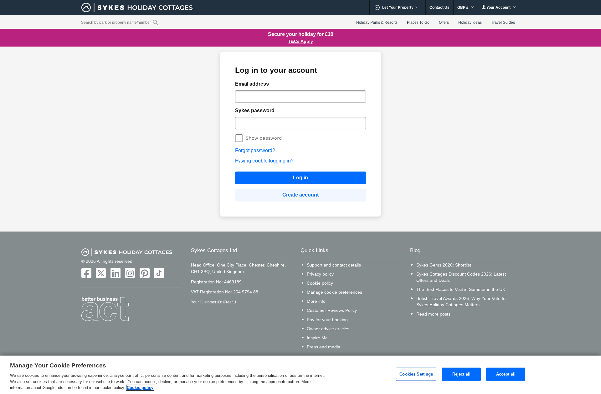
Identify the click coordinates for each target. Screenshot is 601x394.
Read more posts (433, 314)
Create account (300, 194)
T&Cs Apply (300, 41)
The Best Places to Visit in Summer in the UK (460, 289)
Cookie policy (320, 283)
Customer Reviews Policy (332, 310)
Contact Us (439, 7)
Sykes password (255, 110)
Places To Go (418, 22)
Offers (444, 22)
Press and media (323, 346)
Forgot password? (255, 150)
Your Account (498, 7)
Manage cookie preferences (334, 292)
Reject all (461, 374)
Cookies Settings (416, 374)
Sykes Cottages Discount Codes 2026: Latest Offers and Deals (461, 277)
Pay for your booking (327, 319)
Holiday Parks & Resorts (377, 22)
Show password (263, 138)
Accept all (506, 374)
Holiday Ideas (470, 22)
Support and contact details (334, 264)
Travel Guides (503, 22)
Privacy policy (320, 274)
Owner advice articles (328, 328)
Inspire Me (317, 337)
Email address (252, 84)
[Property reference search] (155, 22)
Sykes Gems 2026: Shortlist (443, 264)
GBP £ (463, 7)
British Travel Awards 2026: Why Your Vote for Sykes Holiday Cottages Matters (461, 301)
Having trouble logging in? (264, 160)
